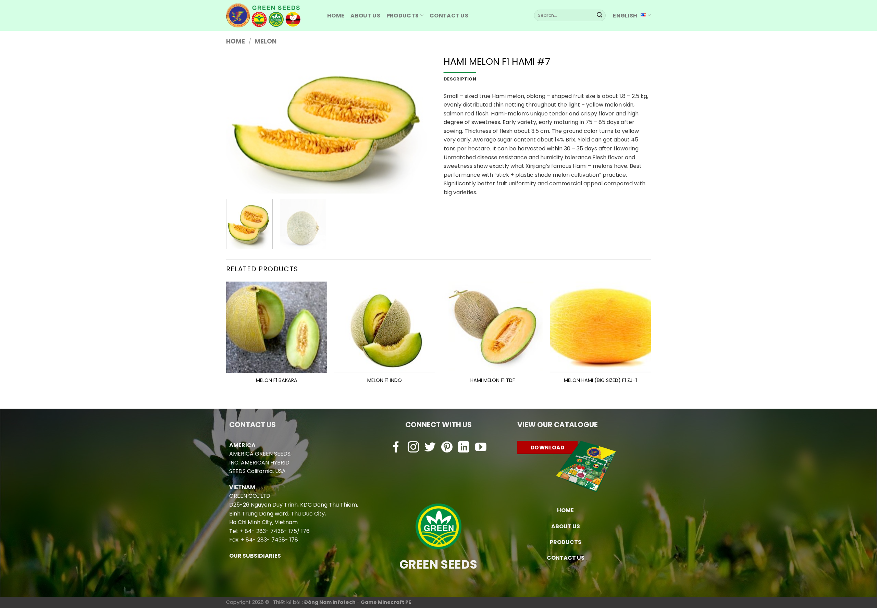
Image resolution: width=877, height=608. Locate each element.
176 (305, 531)
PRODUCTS (402, 16)
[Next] (421, 124)
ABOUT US (365, 16)
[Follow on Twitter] (430, 448)
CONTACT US (565, 558)
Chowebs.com (438, 461)
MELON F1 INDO (384, 380)
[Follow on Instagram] (413, 448)
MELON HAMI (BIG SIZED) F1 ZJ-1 (600, 380)
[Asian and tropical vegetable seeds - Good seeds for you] (271, 15)
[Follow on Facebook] (396, 448)
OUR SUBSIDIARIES (255, 556)
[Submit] (599, 15)
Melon (265, 41)
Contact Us (449, 16)
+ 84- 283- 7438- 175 (268, 531)
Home (235, 41)
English (625, 16)
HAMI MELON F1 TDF (492, 380)
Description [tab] (460, 79)
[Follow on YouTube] (480, 448)
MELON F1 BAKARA (276, 380)
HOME (335, 16)
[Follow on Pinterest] (447, 448)
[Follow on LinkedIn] (463, 448)
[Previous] (239, 124)
